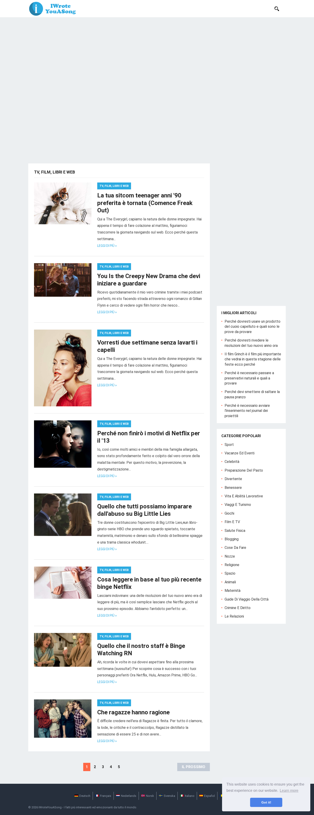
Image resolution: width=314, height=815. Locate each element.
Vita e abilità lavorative (244, 496)
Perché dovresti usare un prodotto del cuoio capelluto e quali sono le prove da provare (252, 326)
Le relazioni (234, 616)
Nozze (230, 556)
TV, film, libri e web (114, 186)
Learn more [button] (289, 790)
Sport (229, 444)
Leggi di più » (107, 246)
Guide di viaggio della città (246, 599)
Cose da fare (235, 547)
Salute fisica (235, 530)
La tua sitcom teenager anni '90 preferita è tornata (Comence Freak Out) (144, 203)
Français (105, 796)
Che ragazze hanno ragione (133, 712)
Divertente (233, 479)
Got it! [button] (266, 802)
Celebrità (232, 461)
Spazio (230, 573)
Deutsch (84, 796)
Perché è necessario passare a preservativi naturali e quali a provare (249, 378)
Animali (230, 582)
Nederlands (128, 796)
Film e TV (232, 522)
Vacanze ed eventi (239, 453)
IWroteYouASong (50, 807)
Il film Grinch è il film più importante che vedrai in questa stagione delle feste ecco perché (253, 359)
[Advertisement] (157, 52)
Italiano (189, 796)
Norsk (150, 796)
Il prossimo (193, 767)
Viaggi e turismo (238, 504)
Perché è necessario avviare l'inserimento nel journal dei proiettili (247, 410)
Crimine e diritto (238, 608)
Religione (232, 565)
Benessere (233, 487)
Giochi (229, 513)
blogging (232, 539)
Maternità (232, 590)
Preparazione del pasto (244, 470)
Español (209, 796)
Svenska (169, 796)
